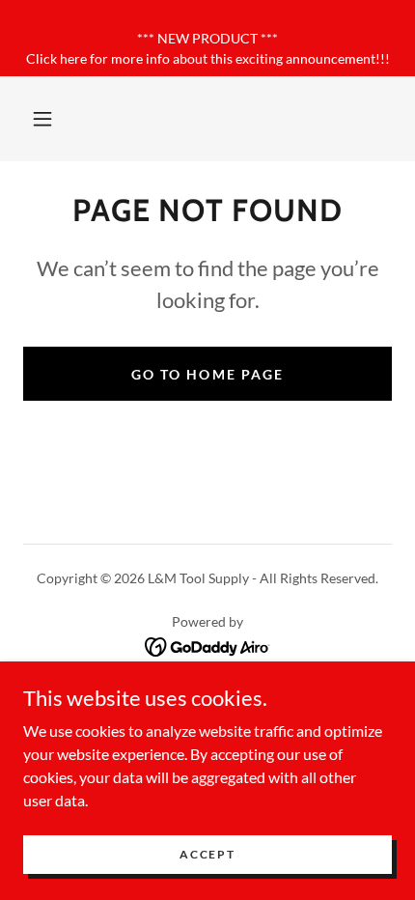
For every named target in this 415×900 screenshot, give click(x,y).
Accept (207, 854)
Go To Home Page (207, 374)
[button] (42, 118)
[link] (208, 644)
